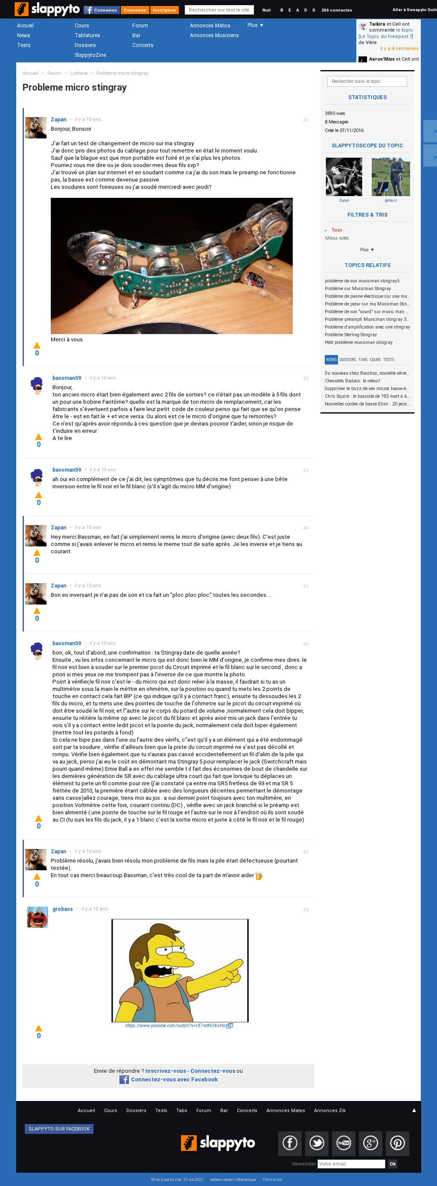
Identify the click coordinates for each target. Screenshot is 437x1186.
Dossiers (85, 45)
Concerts (143, 45)
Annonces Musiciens (214, 35)
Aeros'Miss (382, 59)
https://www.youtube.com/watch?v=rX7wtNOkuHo (175, 1025)
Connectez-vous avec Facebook (174, 1079)
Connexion (105, 10)
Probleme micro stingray (122, 73)
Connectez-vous (212, 1071)
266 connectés (336, 10)
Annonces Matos (210, 26)
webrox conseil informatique (233, 1179)
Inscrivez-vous (166, 1071)
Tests (24, 45)
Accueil (25, 26)
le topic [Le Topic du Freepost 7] (385, 33)
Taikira (377, 24)
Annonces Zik (330, 1110)
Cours (82, 26)
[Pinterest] (397, 1143)
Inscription (164, 10)
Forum (140, 26)
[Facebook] (290, 1143)
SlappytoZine (90, 55)
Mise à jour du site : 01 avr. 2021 (177, 1179)
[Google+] (370, 1143)
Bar (136, 35)
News (23, 35)
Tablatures (87, 35)
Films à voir (272, 1179)
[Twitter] (317, 1143)
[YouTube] (343, 1143)
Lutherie (78, 73)
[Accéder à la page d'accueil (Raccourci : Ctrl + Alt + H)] (48, 13)
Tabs (362, 360)
